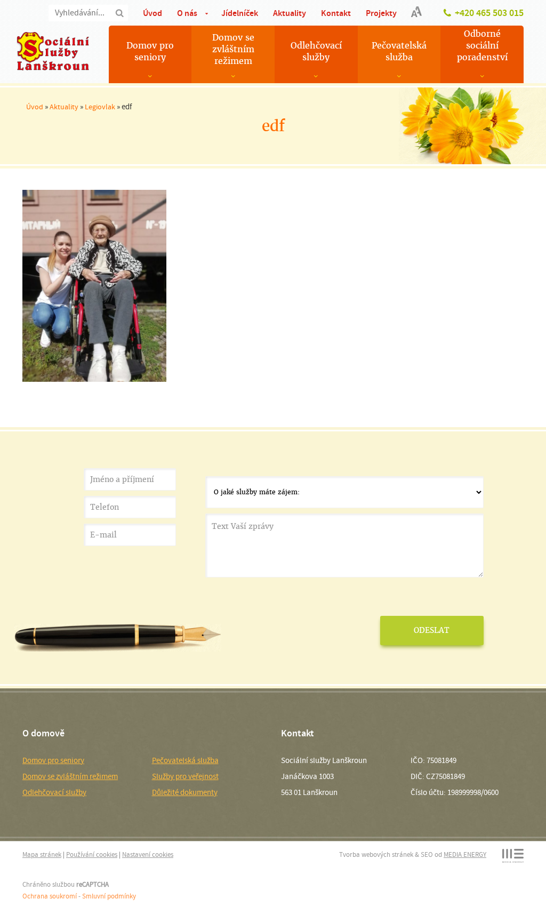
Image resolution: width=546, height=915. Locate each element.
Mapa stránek (41, 854)
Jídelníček (239, 13)
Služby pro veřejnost (185, 776)
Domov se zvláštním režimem (233, 49)
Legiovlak (100, 106)
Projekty (381, 13)
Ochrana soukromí (49, 896)
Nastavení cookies (147, 854)
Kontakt (336, 13)
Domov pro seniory (150, 51)
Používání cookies (91, 854)
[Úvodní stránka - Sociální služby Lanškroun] (53, 51)
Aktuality (289, 13)
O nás (187, 13)
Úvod (152, 13)
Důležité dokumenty (185, 792)
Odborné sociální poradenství (482, 45)
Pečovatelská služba (399, 51)
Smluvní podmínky (109, 896)
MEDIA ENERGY (465, 854)
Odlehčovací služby (316, 51)
